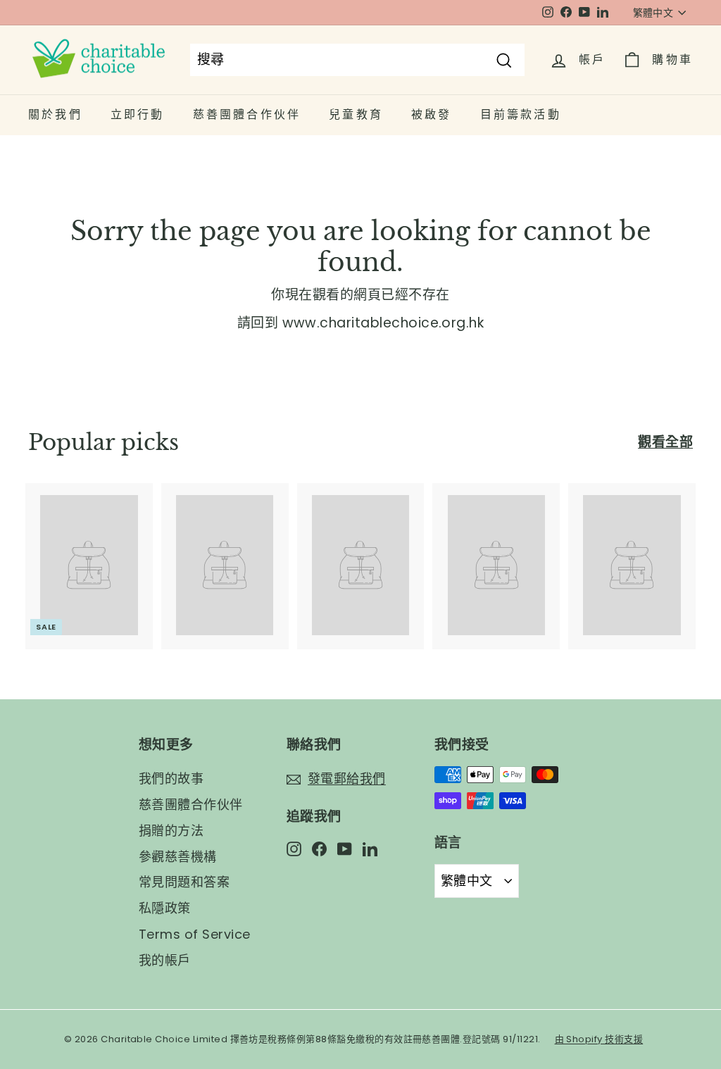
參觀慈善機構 (178, 856)
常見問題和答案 (184, 882)
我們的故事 (171, 778)
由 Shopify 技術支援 (599, 1039)
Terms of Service (195, 934)
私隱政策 (165, 908)
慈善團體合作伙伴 (191, 804)
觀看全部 (665, 441)
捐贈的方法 (171, 830)
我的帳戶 (165, 960)
